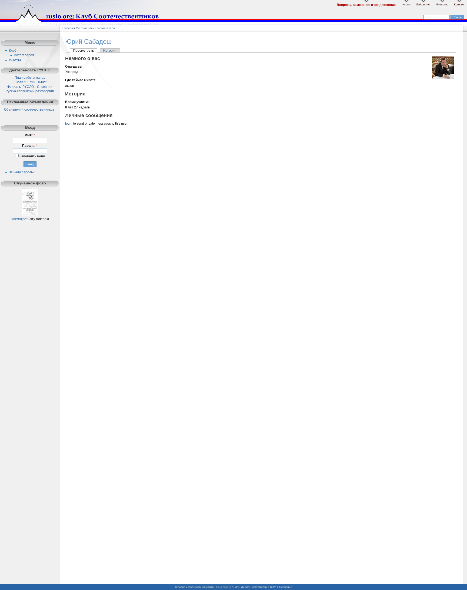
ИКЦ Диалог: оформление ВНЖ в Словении (263, 586)
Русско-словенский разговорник (30, 91)
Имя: (30, 135)
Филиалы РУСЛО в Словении (29, 87)
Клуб (12, 50)
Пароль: (30, 146)
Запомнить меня (32, 156)
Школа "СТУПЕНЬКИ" (30, 82)
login (68, 123)
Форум (406, 4)
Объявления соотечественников (29, 109)
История (109, 50)
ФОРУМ (15, 60)
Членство (442, 4)
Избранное (423, 4)
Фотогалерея (24, 55)
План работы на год (30, 77)
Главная (67, 27)
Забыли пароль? (22, 172)
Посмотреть (20, 219)
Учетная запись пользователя (95, 27)
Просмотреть (83, 50)
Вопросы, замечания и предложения (366, 5)
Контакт (459, 4)
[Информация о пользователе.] (443, 78)
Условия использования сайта (194, 586)
